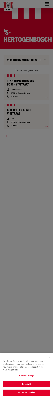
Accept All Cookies (26, 392)
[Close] (49, 357)
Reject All (26, 384)
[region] (26, 375)
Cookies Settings (26, 376)
